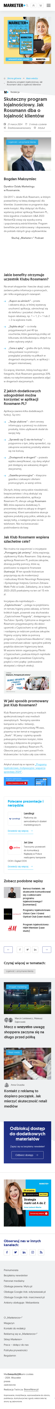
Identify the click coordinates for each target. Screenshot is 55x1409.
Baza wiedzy (32, 78)
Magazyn (9, 1323)
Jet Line (28, 842)
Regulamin (10, 1355)
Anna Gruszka (17, 1084)
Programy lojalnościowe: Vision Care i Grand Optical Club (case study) (36, 913)
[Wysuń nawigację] (49, 5)
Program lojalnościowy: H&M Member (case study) (36, 928)
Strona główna (14, 78)
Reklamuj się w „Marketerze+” (20, 1333)
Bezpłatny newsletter (16, 1275)
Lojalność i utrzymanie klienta (22, 142)
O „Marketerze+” (13, 1317)
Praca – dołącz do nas (16, 1344)
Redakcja (15, 92)
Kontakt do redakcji (15, 1328)
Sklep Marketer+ (13, 1339)
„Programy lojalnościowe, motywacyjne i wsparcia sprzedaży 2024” (25, 768)
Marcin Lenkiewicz (24, 1018)
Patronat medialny (14, 1280)
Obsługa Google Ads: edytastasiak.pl (25, 1291)
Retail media (14, 1053)
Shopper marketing (17, 987)
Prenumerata (11, 1270)
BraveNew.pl (31, 1389)
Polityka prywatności (16, 1350)
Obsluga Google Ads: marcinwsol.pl (24, 1297)
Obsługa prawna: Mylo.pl (18, 1286)
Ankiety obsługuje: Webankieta (21, 1302)
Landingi (29, 813)
